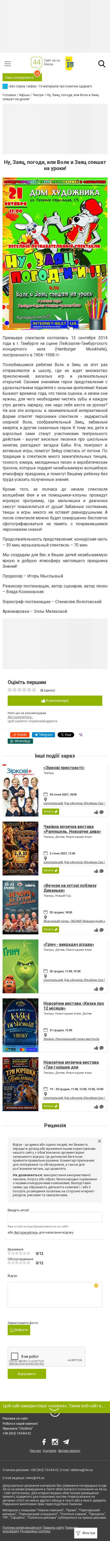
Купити (48, 811)
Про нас (35, 1451)
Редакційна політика (35, 1531)
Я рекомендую (57, 700)
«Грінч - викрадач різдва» (68, 944)
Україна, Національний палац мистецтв (71, 1039)
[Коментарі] (102, 812)
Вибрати (21, 1330)
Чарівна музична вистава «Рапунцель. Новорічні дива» (72, 829)
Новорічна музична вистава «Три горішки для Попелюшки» (71, 1067)
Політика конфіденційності (22, 1527)
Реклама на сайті (15, 1418)
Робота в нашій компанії (20, 1423)
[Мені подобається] (96, 812)
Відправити (27, 1374)
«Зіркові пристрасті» (63, 767)
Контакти (49, 1451)
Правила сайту (53, 1527)
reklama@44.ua (81, 1470)
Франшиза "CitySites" (18, 1428)
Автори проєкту (69, 1451)
